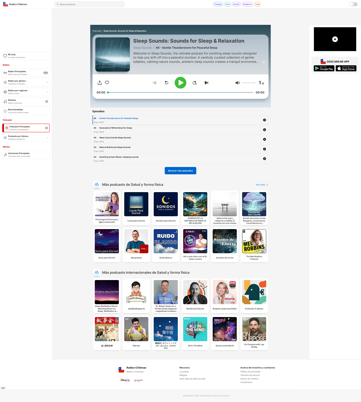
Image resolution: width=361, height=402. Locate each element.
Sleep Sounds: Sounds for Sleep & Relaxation (125, 31)
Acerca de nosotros (249, 378)
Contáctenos (246, 382)
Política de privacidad (250, 371)
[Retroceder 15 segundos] (166, 83)
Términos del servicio (250, 375)
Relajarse (247, 4)
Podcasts (97, 31)
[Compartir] (100, 83)
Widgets (183, 375)
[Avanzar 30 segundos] (194, 83)
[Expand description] (264, 62)
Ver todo (260, 184)
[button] (237, 83)
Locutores (184, 371)
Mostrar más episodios (180, 170)
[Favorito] (107, 83)
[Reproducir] (180, 83)
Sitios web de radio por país (192, 378)
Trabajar (218, 4)
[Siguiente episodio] (206, 83)
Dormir (236, 4)
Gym (227, 4)
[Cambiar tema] (353, 4)
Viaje (257, 4)
